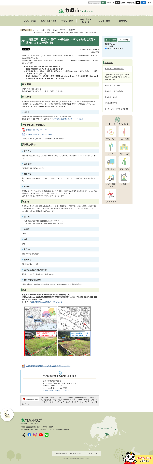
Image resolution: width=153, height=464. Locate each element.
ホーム (35, 30)
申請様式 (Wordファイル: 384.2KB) (39, 134)
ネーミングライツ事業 (112, 85)
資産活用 (72, 30)
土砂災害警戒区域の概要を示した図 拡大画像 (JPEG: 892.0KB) (48, 366)
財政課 (55, 30)
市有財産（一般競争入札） (114, 69)
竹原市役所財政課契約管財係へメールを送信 (67, 119)
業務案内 (63, 30)
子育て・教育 (67, 21)
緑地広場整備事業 (111, 103)
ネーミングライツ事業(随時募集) (116, 109)
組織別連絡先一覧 (61, 453)
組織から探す (45, 30)
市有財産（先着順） (112, 97)
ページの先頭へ (7, 414)
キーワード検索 (111, 40)
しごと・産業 (104, 21)
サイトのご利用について (78, 453)
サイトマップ (93, 453)
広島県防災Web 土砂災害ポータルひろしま (46, 302)
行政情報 (123, 21)
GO (103, 3)
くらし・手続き (30, 21)
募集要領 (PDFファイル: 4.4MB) (37, 130)
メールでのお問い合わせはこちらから (56, 390)
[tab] (111, 40)
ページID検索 (124, 40)
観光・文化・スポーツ (85, 20)
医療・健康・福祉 (48, 21)
